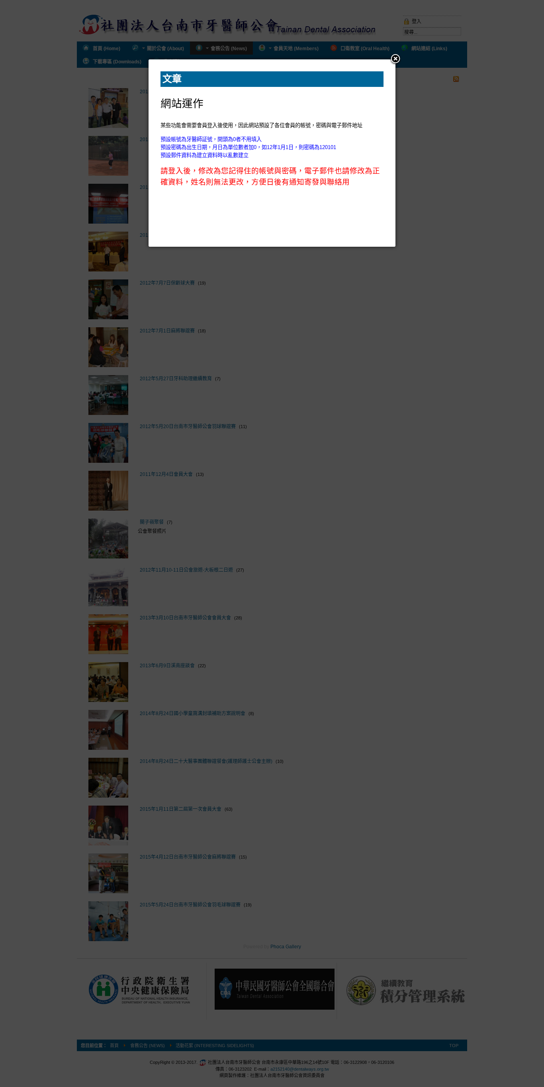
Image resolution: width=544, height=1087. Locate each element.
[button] (395, 59)
